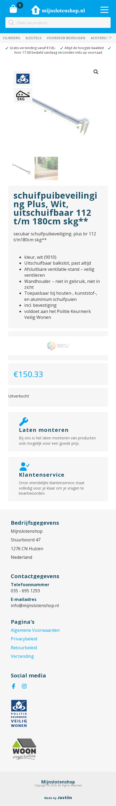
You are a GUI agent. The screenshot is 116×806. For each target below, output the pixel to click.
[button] (96, 72)
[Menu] (104, 9)
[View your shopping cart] (13, 9)
